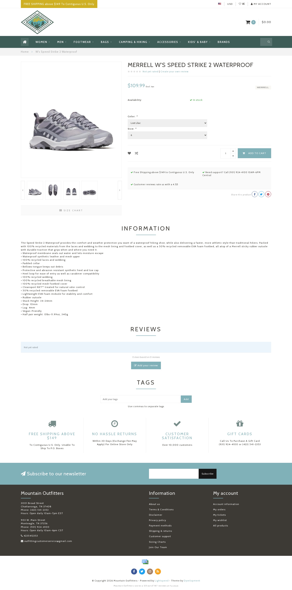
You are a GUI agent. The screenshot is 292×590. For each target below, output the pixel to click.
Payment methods (160, 525)
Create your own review (175, 71)
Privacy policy (157, 520)
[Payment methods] (145, 562)
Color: (132, 116)
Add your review (147, 365)
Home (25, 51)
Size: (132, 128)
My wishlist (220, 520)
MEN (60, 42)
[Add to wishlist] (129, 153)
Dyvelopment (192, 580)
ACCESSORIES (167, 42)
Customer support (160, 536)
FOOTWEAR (82, 42)
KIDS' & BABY (198, 42)
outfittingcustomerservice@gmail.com (48, 541)
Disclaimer (155, 514)
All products (220, 525)
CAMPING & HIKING (133, 42)
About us (154, 504)
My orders (219, 509)
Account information (226, 504)
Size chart (72, 210)
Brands (224, 42)
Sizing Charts (157, 541)
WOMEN (41, 42)
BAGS (105, 42)
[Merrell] (263, 87)
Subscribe (208, 473)
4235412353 (31, 535)
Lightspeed (162, 580)
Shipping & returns (160, 530)
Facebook (174, 586)
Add (186, 399)
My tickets (219, 514)
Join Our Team (158, 547)
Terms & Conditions (161, 509)
